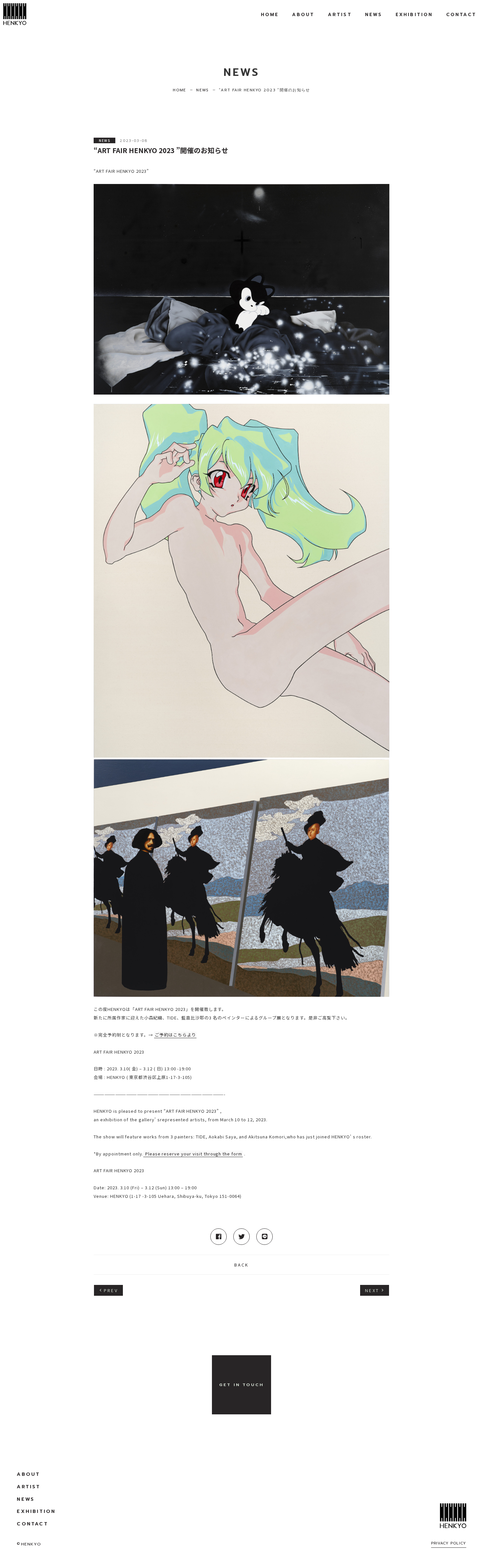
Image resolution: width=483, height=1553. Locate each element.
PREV (111, 1290)
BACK (241, 1265)
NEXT (372, 1290)
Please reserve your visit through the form (193, 1154)
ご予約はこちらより (175, 1035)
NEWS (104, 140)
